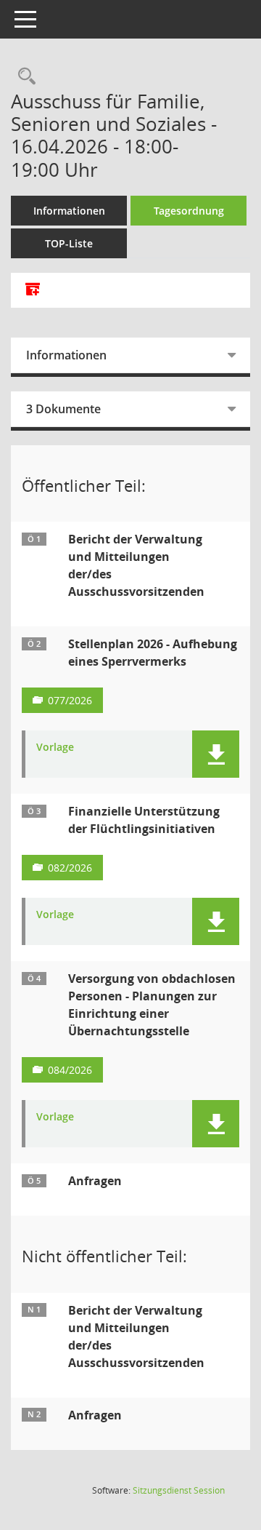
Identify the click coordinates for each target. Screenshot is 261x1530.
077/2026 (70, 700)
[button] (215, 754)
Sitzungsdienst (179, 1490)
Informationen (69, 211)
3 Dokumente (63, 409)
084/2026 (70, 1070)
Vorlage (55, 747)
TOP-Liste (69, 243)
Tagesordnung (189, 211)
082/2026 (70, 867)
